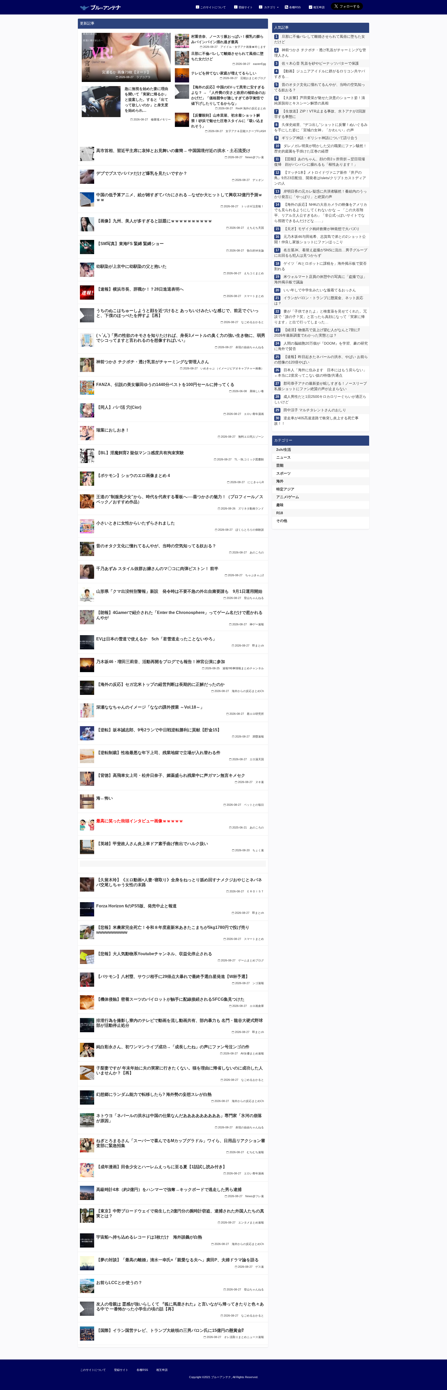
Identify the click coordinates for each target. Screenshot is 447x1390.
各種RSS (295, 7)
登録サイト (246, 7)
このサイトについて (213, 7)
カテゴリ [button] (269, 7)
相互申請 (319, 7)
